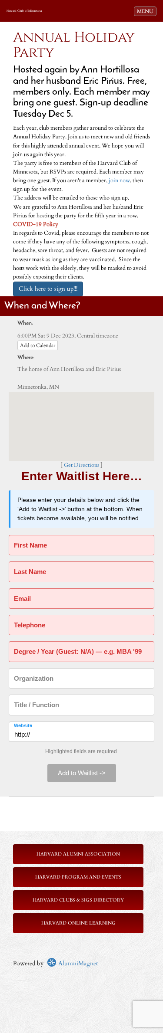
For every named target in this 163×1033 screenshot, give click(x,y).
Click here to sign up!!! (48, 289)
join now (119, 180)
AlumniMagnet (77, 963)
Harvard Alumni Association (78, 854)
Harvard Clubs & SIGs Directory (78, 900)
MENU (146, 11)
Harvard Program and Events (78, 877)
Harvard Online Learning (78, 923)
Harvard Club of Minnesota (24, 11)
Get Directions (81, 465)
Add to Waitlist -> (82, 773)
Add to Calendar (37, 345)
